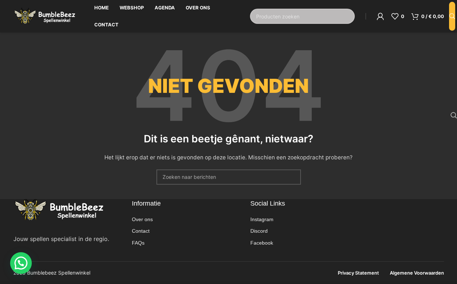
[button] (21, 263)
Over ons (142, 219)
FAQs (138, 243)
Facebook (261, 243)
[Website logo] (44, 16)
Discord (259, 231)
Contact (141, 231)
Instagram (261, 219)
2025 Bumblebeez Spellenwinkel (51, 273)
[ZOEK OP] (452, 16)
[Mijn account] (380, 16)
